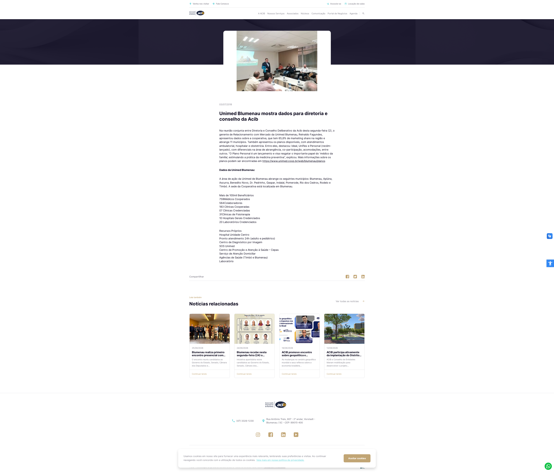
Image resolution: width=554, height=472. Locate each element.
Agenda (353, 13)
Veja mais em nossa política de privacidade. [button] (280, 460)
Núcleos (305, 13)
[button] (550, 263)
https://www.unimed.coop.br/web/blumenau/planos (293, 161)
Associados (292, 13)
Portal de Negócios (337, 13)
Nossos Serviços (276, 13)
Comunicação (318, 13)
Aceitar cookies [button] (357, 458)
